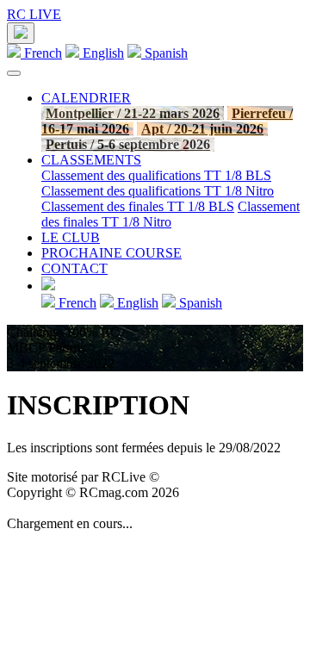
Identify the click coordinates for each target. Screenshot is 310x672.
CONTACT (74, 268)
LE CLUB (70, 237)
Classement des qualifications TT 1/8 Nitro (157, 191)
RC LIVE (34, 14)
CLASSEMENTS (91, 159)
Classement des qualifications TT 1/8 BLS (156, 175)
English (101, 53)
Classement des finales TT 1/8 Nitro (170, 214)
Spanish (164, 53)
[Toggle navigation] (14, 73)
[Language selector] (20, 33)
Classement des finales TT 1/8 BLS (137, 206)
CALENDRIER (86, 97)
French (41, 53)
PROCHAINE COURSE (111, 253)
